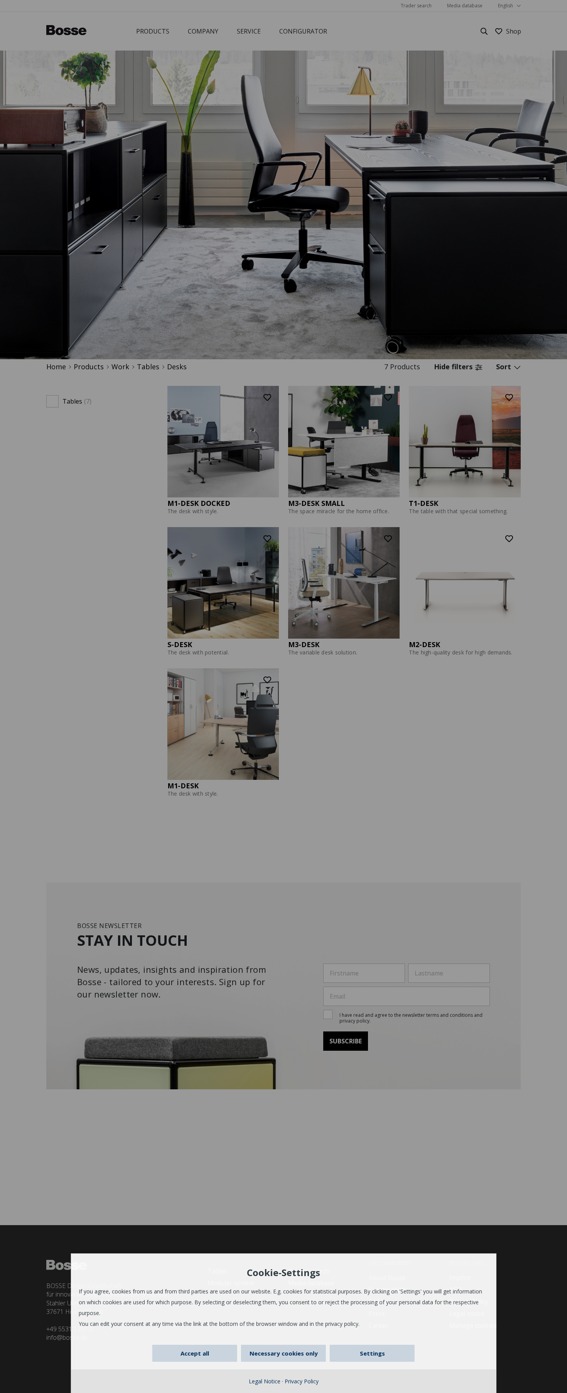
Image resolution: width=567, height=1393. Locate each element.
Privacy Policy (302, 1381)
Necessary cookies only (284, 1353)
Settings (372, 1353)
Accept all (195, 1353)
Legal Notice (264, 1381)
